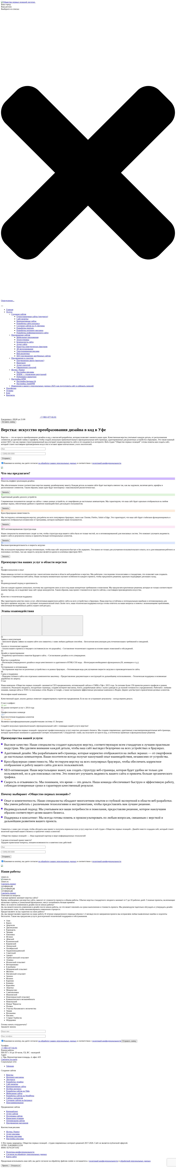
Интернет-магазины (15, 1077)
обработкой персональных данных (135, 1161)
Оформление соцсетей (26, 367)
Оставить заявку (8, 422)
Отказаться (15, 1166)
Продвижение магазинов (17, 1123)
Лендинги (10, 1079)
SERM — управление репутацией (31, 374)
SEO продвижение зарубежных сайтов (33, 356)
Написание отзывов (15, 1118)
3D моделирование (24, 349)
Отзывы (9, 390)
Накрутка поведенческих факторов (31, 347)
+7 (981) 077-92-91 (48, 417)
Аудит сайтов (12, 1114)
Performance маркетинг (26, 377)
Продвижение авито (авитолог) (30, 360)
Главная (9, 309)
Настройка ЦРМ (18, 379)
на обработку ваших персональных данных (57, 463)
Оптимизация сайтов (15, 1121)
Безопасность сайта (24, 342)
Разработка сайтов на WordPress (20, 1096)
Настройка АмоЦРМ (25, 384)
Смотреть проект (8, 884)
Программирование (15, 1103)
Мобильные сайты (14, 1093)
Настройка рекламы (25, 372)
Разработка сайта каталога (28, 323)
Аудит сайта (21, 344)
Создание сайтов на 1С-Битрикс (30, 326)
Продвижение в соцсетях (22, 358)
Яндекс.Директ (13, 1132)
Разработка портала (25, 328)
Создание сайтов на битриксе (19, 1100)
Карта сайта (11, 1157)
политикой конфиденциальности (106, 463)
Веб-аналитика (23, 353)
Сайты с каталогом (14, 1098)
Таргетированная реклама (27, 351)
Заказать (5, 492)
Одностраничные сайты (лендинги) (32, 316)
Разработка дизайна (14, 1082)
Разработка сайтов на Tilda (18, 1091)
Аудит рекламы (13, 1134)
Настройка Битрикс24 (26, 381)
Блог (8, 393)
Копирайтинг (12, 1111)
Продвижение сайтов (20, 335)
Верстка (9, 1075)
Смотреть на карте (9, 1059)
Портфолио (11, 388)
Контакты (10, 395)
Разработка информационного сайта (32, 333)
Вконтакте (21, 363)
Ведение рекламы (14, 1136)
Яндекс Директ (18, 370)
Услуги (9, 312)
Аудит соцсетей (23, 365)
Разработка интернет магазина (29, 330)
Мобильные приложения (27, 337)
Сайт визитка (22, 319)
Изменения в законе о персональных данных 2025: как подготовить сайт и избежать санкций (52, 386)
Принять (5, 1166)
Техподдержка (22, 340)
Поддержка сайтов (14, 1116)
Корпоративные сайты (26, 321)
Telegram (10, 1066)
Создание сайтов (18, 314)
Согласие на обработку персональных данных (26, 1154)
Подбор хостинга (13, 1089)
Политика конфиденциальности (20, 1152)
